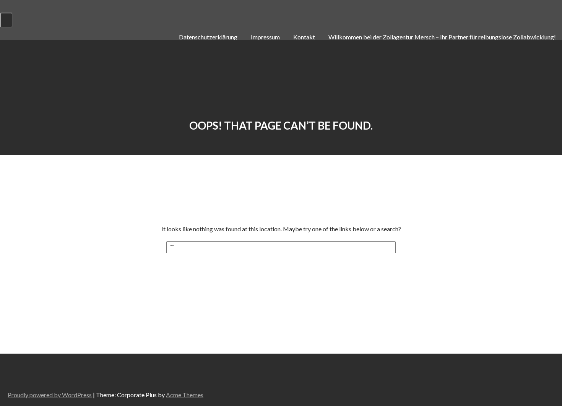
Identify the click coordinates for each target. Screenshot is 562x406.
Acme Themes (184, 394)
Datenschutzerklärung (208, 37)
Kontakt (304, 37)
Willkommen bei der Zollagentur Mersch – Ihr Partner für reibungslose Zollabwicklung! (442, 37)
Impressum (265, 37)
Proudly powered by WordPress (50, 394)
